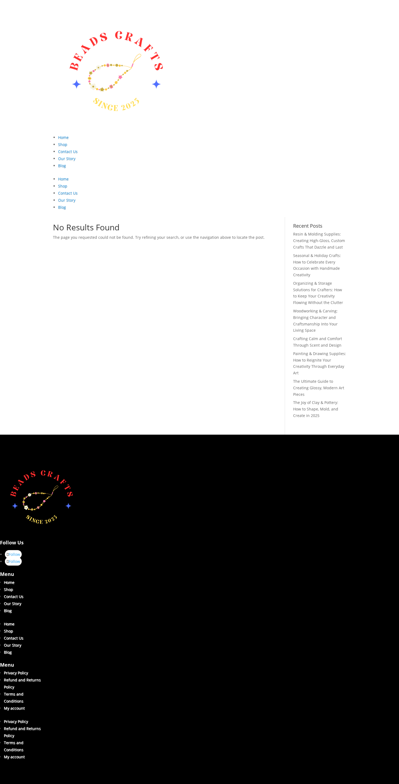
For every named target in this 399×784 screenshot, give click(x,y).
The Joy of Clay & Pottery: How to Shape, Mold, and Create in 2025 (315, 409)
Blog (62, 165)
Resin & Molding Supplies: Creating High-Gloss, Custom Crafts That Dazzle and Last (319, 240)
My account (14, 708)
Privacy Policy (16, 672)
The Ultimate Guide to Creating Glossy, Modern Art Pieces (318, 388)
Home (63, 137)
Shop (62, 144)
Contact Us (68, 151)
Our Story (66, 158)
